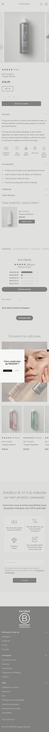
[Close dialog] (48, 350)
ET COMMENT (7, 370)
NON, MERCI (17, 370)
